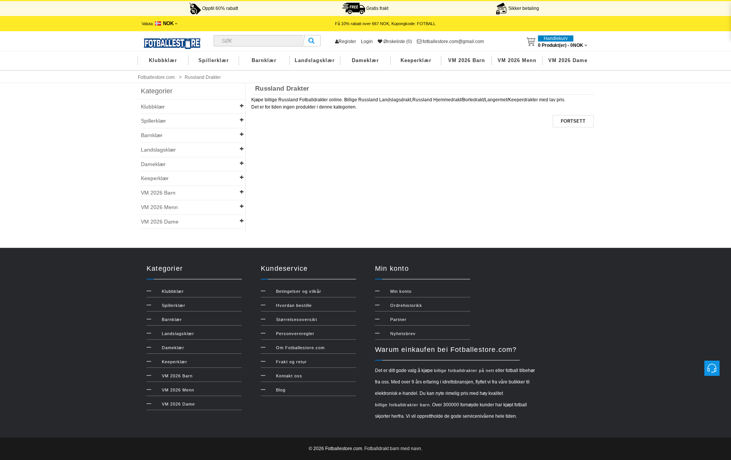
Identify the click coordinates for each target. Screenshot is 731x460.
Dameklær (365, 60)
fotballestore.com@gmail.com (452, 41)
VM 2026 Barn (466, 60)
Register (347, 41)
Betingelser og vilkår (298, 291)
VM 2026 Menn (517, 60)
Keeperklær (416, 60)
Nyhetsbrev (403, 333)
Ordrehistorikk (406, 305)
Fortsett (573, 121)
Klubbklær (163, 60)
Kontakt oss (289, 376)
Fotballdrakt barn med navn (392, 448)
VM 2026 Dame (567, 60)
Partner (398, 319)
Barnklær (264, 60)
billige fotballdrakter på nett (464, 370)
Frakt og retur (291, 361)
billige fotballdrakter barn (402, 404)
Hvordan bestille (294, 305)
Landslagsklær (315, 60)
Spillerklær (213, 60)
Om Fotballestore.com (300, 347)
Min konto (401, 291)
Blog (281, 390)
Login (367, 41)
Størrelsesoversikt (296, 319)
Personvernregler (295, 333)
